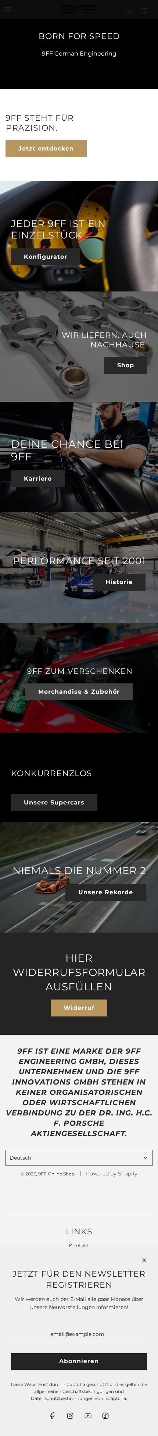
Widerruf (79, 1007)
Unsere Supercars (54, 802)
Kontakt (79, 1245)
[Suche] (128, 9)
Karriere (38, 478)
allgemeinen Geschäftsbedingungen (74, 1391)
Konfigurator (45, 256)
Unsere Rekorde (105, 892)
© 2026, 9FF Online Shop (48, 1174)
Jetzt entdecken (46, 148)
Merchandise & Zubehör (79, 691)
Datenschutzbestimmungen (62, 1398)
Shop (125, 365)
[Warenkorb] (144, 9)
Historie (119, 582)
